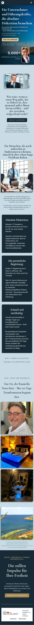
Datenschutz (22, 618)
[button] (31, 2)
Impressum (13, 618)
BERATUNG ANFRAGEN (10, 39)
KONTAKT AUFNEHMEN (17, 120)
